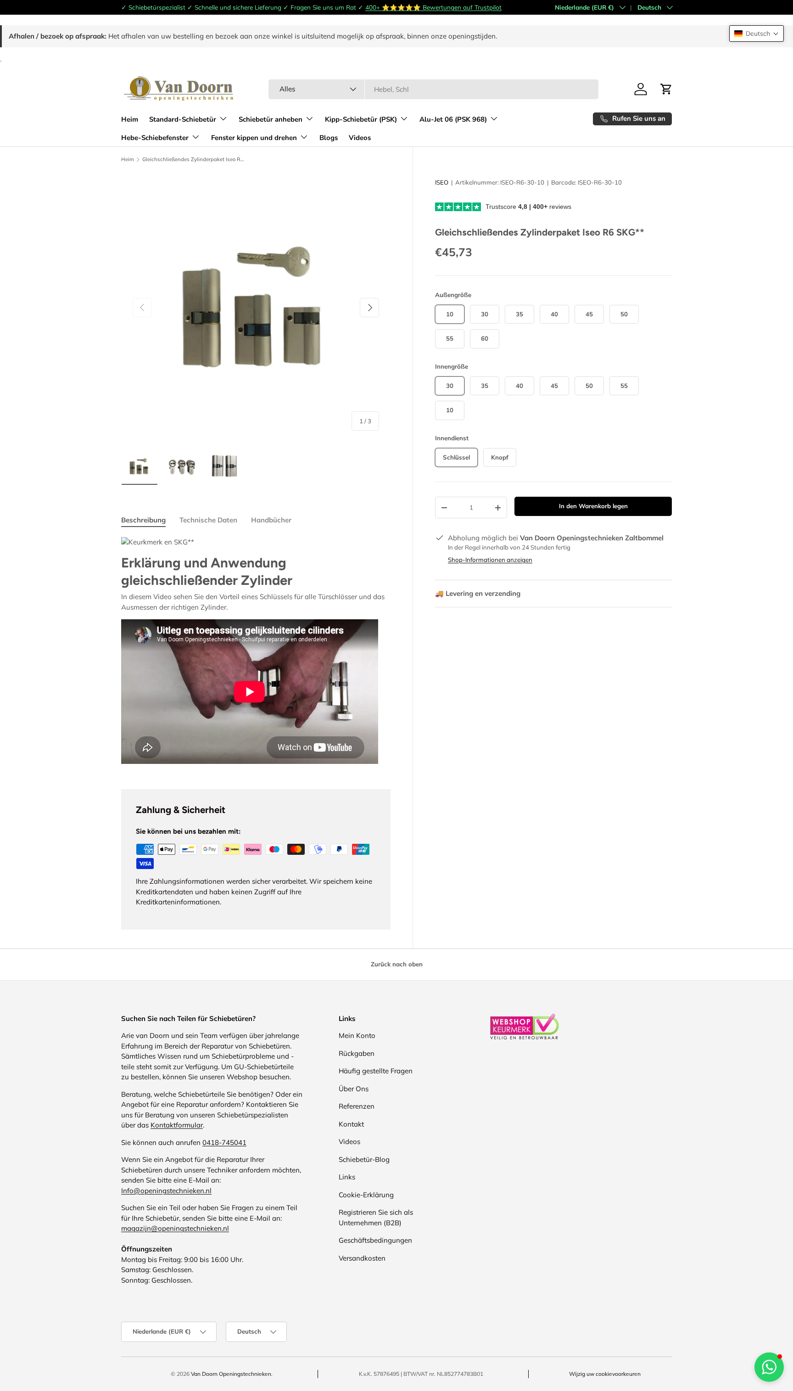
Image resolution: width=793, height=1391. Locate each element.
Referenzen (356, 1106)
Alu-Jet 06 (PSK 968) (453, 118)
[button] (756, 33)
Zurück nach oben (397, 964)
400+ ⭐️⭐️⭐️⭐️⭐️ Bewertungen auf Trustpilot (433, 7)
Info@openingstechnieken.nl (166, 1190)
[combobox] (433, 89)
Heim (129, 118)
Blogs (328, 137)
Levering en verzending (477, 593)
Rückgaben (356, 1053)
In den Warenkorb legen (593, 506)
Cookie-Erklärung (366, 1194)
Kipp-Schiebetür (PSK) (361, 118)
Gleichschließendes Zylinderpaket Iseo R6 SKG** (194, 159)
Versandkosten (362, 1258)
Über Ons (354, 1088)
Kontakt (351, 1124)
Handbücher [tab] (271, 520)
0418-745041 (224, 1142)
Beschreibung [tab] (143, 520)
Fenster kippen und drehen (254, 137)
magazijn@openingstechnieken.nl (175, 1228)
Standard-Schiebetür (182, 118)
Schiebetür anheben (270, 118)
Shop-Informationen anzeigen (490, 559)
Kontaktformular (177, 1125)
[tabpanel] (256, 652)
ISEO (441, 182)
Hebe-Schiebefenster (155, 137)
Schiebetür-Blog (364, 1159)
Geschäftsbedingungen (375, 1240)
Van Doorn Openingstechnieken (231, 1373)
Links (347, 1176)
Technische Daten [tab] (208, 520)
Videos (360, 137)
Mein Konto (357, 1035)
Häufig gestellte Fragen (376, 1070)
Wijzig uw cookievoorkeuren (605, 1373)
